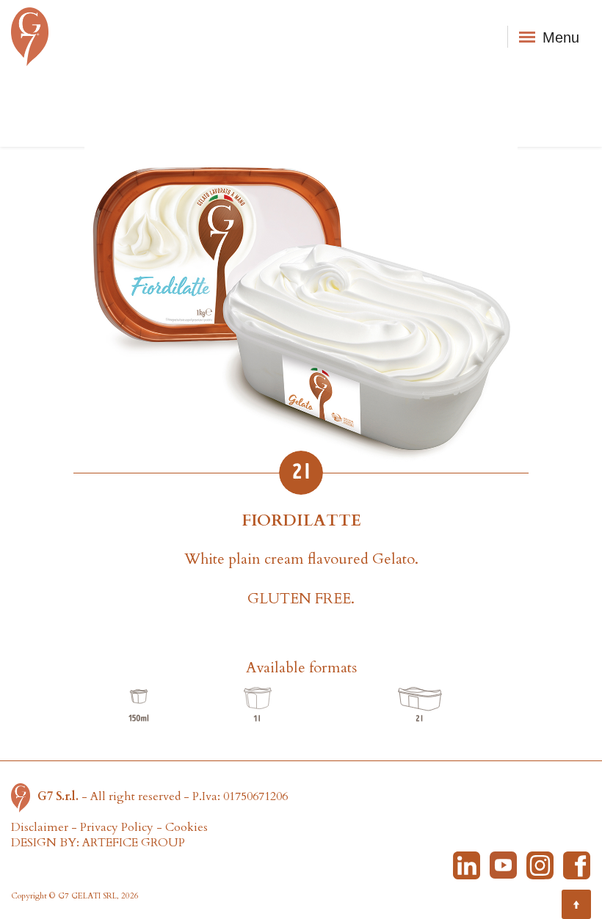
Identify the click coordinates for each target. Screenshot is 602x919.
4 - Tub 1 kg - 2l (420, 705)
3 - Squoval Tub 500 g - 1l (258, 705)
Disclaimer (39, 827)
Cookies (186, 827)
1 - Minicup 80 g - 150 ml (138, 705)
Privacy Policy (116, 827)
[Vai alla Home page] (24, 796)
